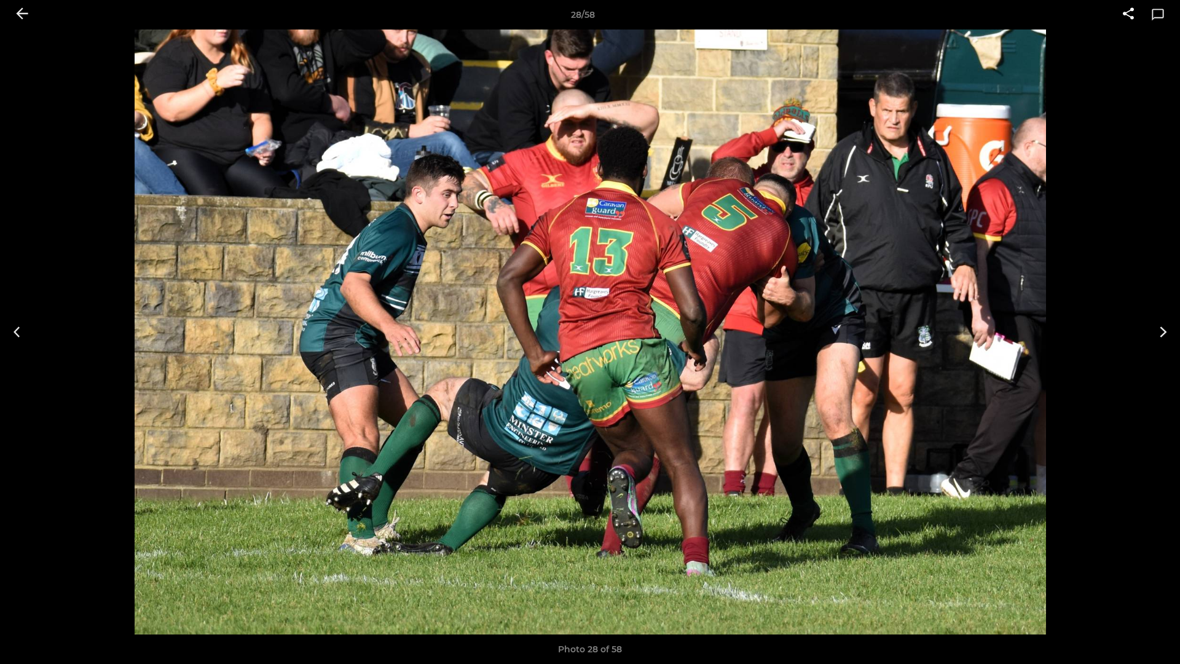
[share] (1128, 14)
